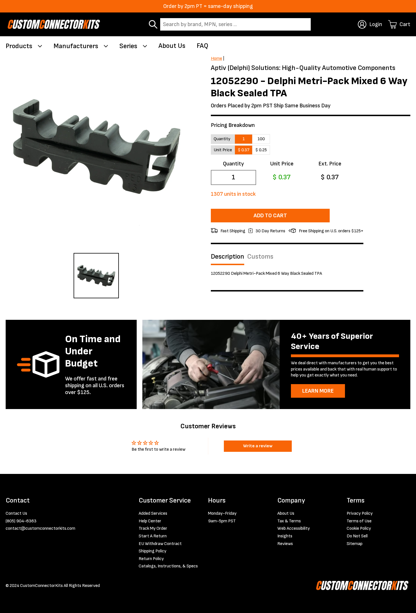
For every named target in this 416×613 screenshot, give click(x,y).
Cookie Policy (359, 528)
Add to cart (270, 215)
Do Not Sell (357, 536)
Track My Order (153, 528)
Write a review (258, 446)
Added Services (153, 513)
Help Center (150, 521)
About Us (171, 46)
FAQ (202, 46)
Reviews (285, 543)
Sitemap (355, 543)
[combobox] (235, 24)
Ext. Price (329, 163)
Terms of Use (359, 521)
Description (227, 257)
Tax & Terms (289, 521)
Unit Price (281, 163)
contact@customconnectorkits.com (40, 528)
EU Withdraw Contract (160, 543)
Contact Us (16, 513)
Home (216, 58)
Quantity (233, 163)
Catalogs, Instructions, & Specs (168, 566)
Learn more (318, 391)
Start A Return (153, 536)
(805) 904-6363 (21, 521)
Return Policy (151, 558)
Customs (260, 257)
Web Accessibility (293, 528)
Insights (284, 536)
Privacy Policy (360, 513)
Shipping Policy (152, 551)
